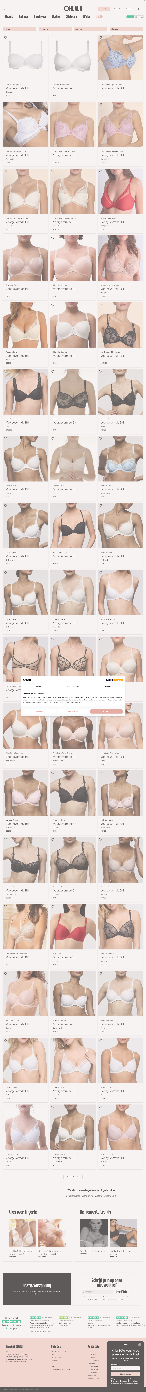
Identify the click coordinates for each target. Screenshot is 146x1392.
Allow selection (73, 711)
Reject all (39, 711)
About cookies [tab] (73, 686)
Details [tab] (108, 686)
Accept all (106, 711)
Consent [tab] (38, 686)
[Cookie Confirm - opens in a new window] (114, 680)
